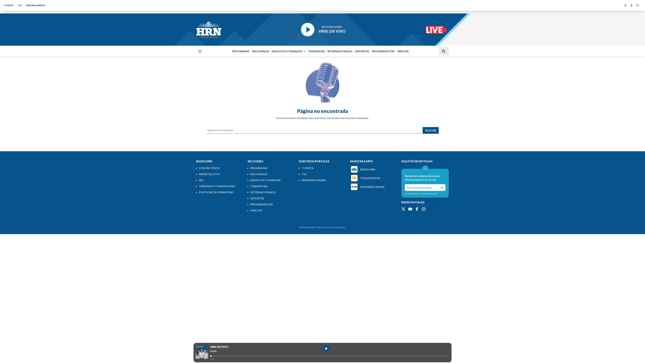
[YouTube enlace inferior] (410, 209)
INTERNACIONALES (340, 51)
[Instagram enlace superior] (637, 5)
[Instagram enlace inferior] (424, 209)
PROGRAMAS (240, 51)
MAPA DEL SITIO (209, 174)
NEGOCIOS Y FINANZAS (287, 51)
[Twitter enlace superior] (625, 5)
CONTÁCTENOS (209, 168)
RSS (201, 180)
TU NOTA (8, 5)
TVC (19, 5)
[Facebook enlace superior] (631, 5)
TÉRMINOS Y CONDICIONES (217, 186)
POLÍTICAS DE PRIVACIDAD (216, 192)
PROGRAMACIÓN (383, 51)
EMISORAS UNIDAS (35, 5)
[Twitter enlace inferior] (403, 209)
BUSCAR (430, 130)
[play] (326, 348)
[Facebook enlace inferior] (417, 209)
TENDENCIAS (316, 51)
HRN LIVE (403, 51)
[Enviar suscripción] (442, 187)
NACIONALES (260, 51)
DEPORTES (362, 51)
